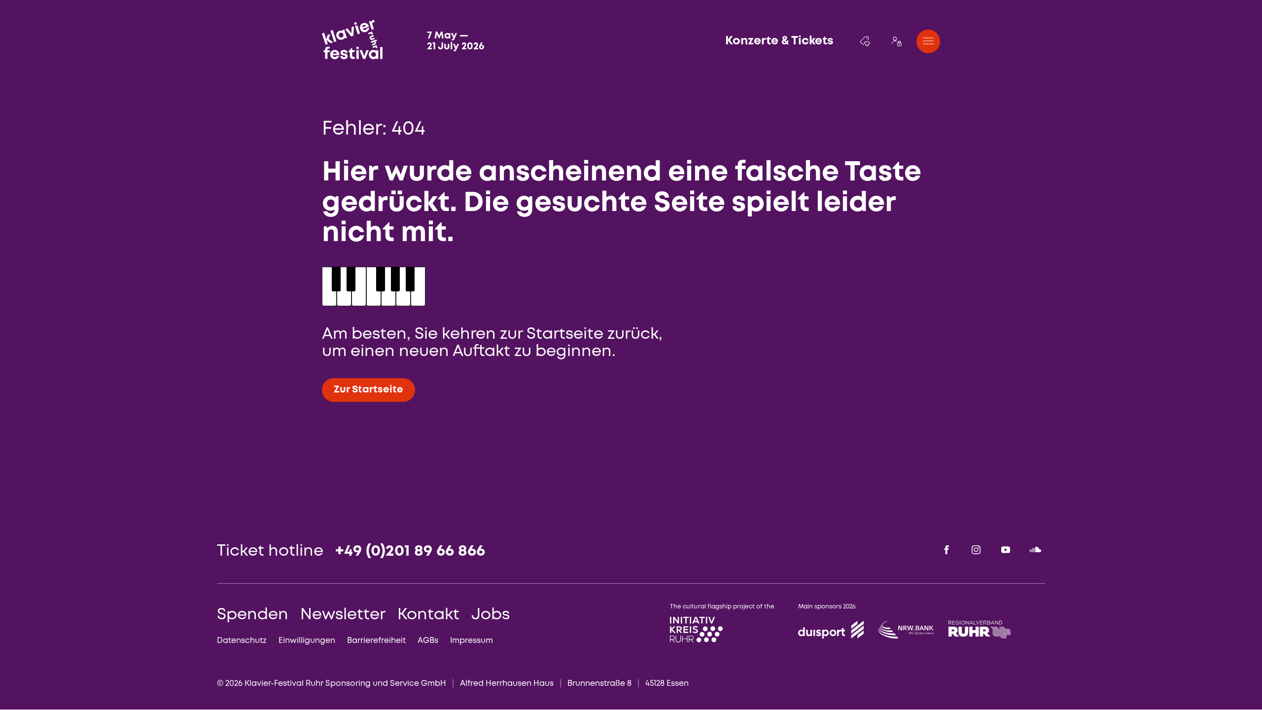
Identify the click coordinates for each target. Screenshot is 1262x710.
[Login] (897, 41)
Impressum (471, 640)
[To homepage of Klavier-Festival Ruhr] (352, 39)
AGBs (428, 640)
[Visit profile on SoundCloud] (1035, 550)
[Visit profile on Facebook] (946, 550)
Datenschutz (242, 640)
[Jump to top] (1200, 678)
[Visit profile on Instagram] (976, 550)
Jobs (490, 615)
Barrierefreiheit (376, 640)
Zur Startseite (368, 389)
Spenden (252, 615)
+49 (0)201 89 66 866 (410, 551)
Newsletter (343, 615)
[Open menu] (928, 41)
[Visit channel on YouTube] (1006, 550)
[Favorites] (865, 41)
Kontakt (428, 615)
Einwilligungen (307, 640)
